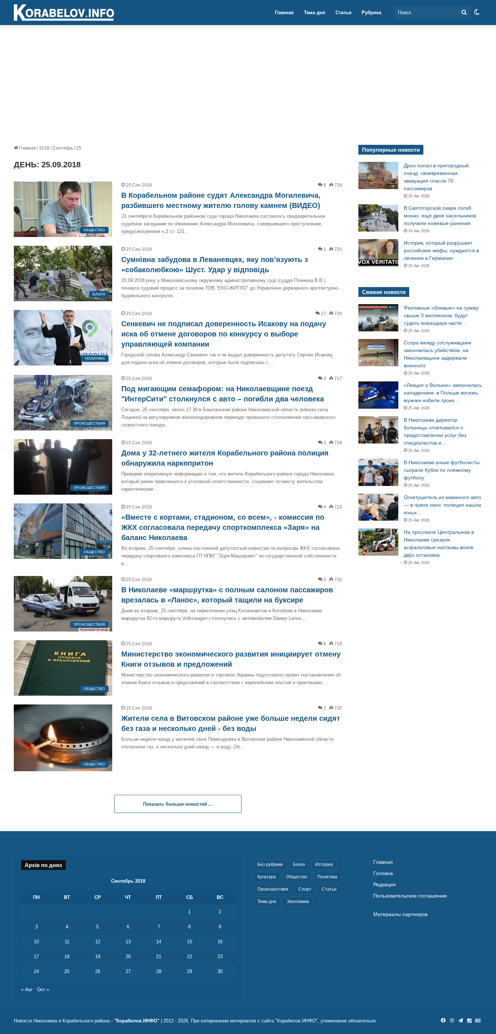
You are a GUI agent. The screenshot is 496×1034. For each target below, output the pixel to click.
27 (128, 971)
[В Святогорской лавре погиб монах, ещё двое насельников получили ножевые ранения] (378, 218)
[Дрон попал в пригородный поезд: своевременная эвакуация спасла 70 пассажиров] (378, 175)
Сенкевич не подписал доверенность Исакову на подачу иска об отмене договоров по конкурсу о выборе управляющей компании (223, 334)
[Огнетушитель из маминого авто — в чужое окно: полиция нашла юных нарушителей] (378, 507)
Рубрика (371, 12)
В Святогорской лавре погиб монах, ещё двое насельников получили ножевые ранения (440, 215)
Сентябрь (63, 148)
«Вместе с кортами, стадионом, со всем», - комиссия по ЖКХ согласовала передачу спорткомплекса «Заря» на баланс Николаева (222, 527)
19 (97, 956)
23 (220, 956)
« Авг (27, 989)
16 (220, 941)
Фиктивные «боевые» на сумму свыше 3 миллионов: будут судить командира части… (441, 315)
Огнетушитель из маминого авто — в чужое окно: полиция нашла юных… (442, 504)
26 (97, 971)
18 (66, 956)
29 (189, 971)
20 (128, 956)
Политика (327, 876)
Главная (284, 12)
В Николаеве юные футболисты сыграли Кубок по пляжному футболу (442, 470)
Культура (266, 876)
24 (36, 971)
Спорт (305, 889)
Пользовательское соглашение (410, 896)
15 (189, 941)
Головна (383, 873)
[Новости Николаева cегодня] (64, 12)
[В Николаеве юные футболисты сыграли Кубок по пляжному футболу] (378, 472)
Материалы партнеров (400, 914)
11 (67, 941)
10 (36, 941)
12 (97, 941)
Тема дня (314, 12)
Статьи (343, 12)
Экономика (297, 901)
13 (128, 941)
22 (189, 956)
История (324, 864)
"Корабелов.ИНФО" (136, 1020)
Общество (296, 876)
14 (158, 941)
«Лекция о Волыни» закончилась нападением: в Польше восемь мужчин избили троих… (443, 392)
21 (158, 956)
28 (158, 971)
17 (36, 956)
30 (220, 971)
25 (66, 971)
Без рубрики (270, 864)
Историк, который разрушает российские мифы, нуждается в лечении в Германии (441, 250)
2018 (44, 148)
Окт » (43, 989)
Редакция (384, 884)
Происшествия (272, 889)
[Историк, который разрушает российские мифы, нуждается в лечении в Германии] (378, 252)
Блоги (299, 864)
